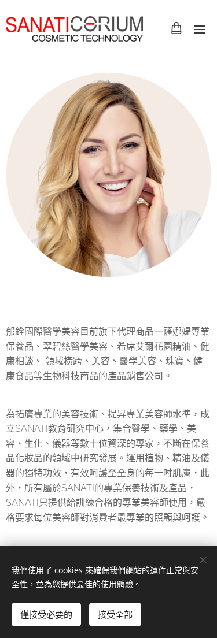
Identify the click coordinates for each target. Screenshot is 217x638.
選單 (199, 28)
